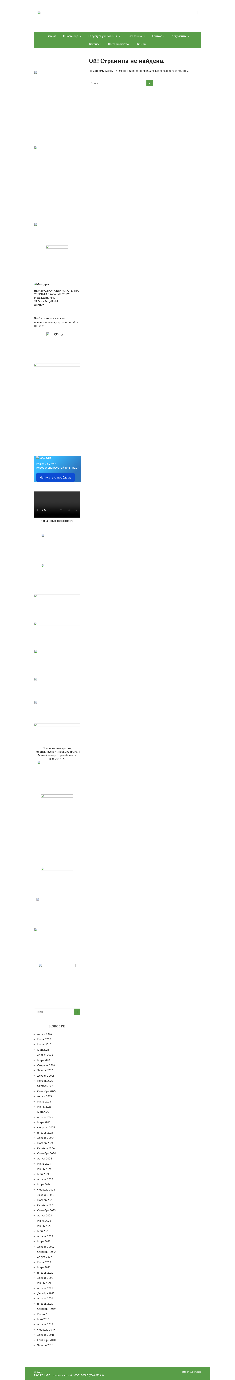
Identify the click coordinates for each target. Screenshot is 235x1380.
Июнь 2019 (44, 1314)
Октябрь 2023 (45, 1205)
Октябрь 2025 (45, 1086)
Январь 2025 (45, 1132)
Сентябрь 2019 (46, 1309)
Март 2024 (44, 1184)
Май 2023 (43, 1231)
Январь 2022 (45, 1272)
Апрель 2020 (45, 1298)
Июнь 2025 (44, 1106)
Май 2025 (43, 1112)
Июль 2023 (44, 1221)
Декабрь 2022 (46, 1246)
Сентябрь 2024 (46, 1153)
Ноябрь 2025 (45, 1080)
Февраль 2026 (46, 1065)
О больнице (70, 36)
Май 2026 (43, 1049)
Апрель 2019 (45, 1324)
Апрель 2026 (45, 1055)
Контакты (158, 36)
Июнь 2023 (44, 1226)
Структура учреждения (102, 36)
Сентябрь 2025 (46, 1091)
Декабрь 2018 (46, 1334)
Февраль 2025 (46, 1127)
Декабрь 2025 (46, 1075)
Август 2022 (44, 1257)
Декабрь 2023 (46, 1195)
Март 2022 (44, 1267)
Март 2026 (44, 1060)
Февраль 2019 (46, 1329)
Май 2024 (43, 1174)
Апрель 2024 (45, 1179)
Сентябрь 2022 (46, 1252)
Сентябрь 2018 (46, 1340)
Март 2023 (44, 1241)
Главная (51, 36)
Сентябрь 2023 (46, 1210)
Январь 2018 (45, 1345)
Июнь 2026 (44, 1044)
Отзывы (141, 44)
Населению (135, 36)
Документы (179, 36)
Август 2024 (44, 1158)
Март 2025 (44, 1122)
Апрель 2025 (45, 1117)
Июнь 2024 (44, 1169)
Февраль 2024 (46, 1189)
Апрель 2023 (45, 1236)
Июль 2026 (44, 1039)
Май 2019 (43, 1319)
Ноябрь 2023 (45, 1200)
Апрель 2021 (45, 1288)
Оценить (39, 305)
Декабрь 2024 (46, 1137)
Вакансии (95, 44)
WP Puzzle (195, 1371)
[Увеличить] (76, 74)
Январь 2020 (45, 1303)
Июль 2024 (44, 1163)
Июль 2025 (44, 1101)
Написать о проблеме (55, 477)
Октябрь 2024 (45, 1148)
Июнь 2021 (44, 1283)
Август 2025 (44, 1096)
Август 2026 (44, 1034)
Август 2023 (44, 1215)
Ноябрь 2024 (45, 1143)
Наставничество (118, 44)
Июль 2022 (44, 1262)
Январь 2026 (45, 1070)
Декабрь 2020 (46, 1293)
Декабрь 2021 (46, 1277)
